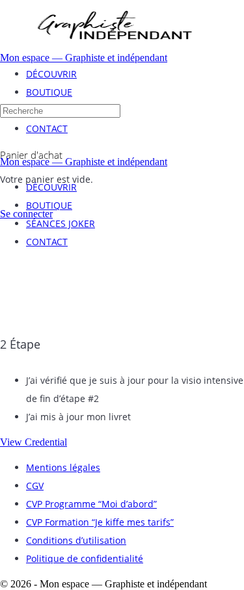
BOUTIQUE (49, 205)
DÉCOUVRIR (51, 187)
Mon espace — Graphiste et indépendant (83, 57)
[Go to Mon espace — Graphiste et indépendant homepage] (114, 48)
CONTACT (47, 241)
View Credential (33, 442)
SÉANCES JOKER (60, 223)
